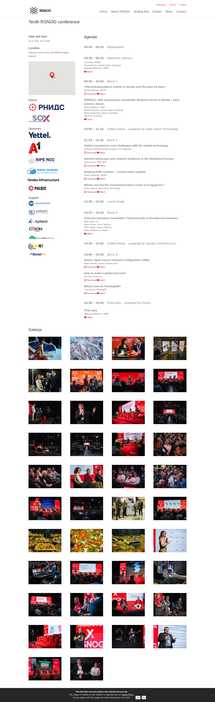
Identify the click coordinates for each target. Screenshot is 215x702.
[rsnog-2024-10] (86, 423)
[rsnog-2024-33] (45, 615)
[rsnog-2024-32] (169, 583)
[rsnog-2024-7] (128, 391)
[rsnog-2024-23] (128, 519)
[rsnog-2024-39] (128, 647)
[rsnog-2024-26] (86, 551)
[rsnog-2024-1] (45, 359)
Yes (138, 697)
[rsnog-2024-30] (86, 583)
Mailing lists (141, 11)
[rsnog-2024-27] (128, 551)
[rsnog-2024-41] (45, 680)
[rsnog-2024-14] (86, 455)
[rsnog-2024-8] (169, 391)
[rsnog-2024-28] (169, 551)
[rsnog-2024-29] (45, 583)
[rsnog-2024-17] (45, 487)
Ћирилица (161, 5)
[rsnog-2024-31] (128, 583)
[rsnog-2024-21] (45, 519)
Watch (89, 71)
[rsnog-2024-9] (45, 423)
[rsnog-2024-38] (86, 647)
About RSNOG (120, 11)
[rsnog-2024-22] (86, 519)
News (169, 11)
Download (91, 94)
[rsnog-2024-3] (128, 359)
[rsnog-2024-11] (128, 423)
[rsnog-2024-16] (169, 455)
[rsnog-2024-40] (169, 647)
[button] (53, 75)
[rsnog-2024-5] (45, 391)
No (144, 697)
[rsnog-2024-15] (128, 455)
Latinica (172, 5)
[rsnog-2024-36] (169, 615)
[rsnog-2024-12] (169, 423)
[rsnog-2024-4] (169, 359)
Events (157, 11)
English (183, 5)
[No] (211, 695)
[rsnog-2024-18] (86, 487)
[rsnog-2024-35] (128, 615)
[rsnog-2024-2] (86, 359)
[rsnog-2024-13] (45, 455)
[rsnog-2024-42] (86, 680)
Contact (181, 11)
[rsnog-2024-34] (86, 615)
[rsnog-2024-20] (169, 487)
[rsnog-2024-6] (86, 391)
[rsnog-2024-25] (45, 551)
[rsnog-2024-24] (169, 519)
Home (103, 11)
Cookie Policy (127, 694)
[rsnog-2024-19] (128, 487)
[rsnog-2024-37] (45, 647)
